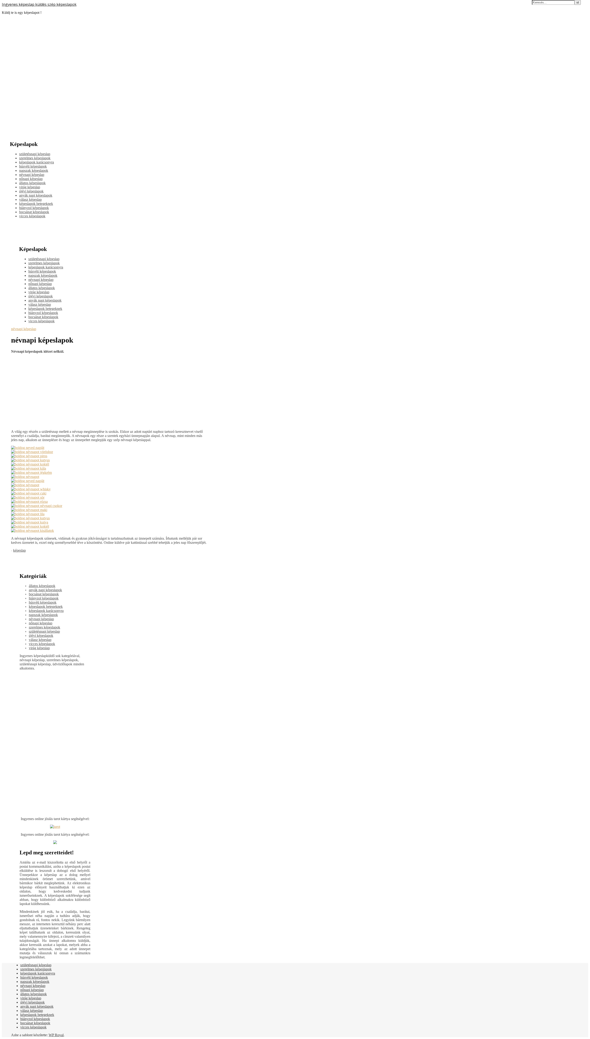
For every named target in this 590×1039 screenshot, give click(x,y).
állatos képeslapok (32, 183)
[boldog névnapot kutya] (29, 522)
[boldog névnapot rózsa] (29, 501)
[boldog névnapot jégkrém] (31, 472)
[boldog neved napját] (27, 448)
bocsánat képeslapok (34, 212)
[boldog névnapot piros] (29, 456)
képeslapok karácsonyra (36, 162)
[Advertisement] (109, 389)
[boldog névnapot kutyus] (30, 460)
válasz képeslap (30, 199)
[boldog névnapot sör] (27, 497)
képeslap (19, 550)
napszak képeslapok (33, 170)
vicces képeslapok (32, 216)
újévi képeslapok (31, 191)
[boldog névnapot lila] (27, 514)
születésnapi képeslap (34, 154)
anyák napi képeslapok (35, 195)
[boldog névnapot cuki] (28, 493)
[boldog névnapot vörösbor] (32, 452)
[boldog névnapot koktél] (30, 464)
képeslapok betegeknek (36, 204)
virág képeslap (29, 187)
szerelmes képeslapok (34, 158)
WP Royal (56, 1035)
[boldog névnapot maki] (29, 510)
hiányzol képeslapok (34, 208)
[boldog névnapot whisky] (31, 489)
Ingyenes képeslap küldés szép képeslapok (39, 4)
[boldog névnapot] (25, 477)
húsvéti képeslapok (33, 166)
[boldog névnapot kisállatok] (32, 531)
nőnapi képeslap (31, 179)
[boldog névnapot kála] (28, 468)
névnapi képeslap (31, 175)
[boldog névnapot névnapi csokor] (36, 506)
